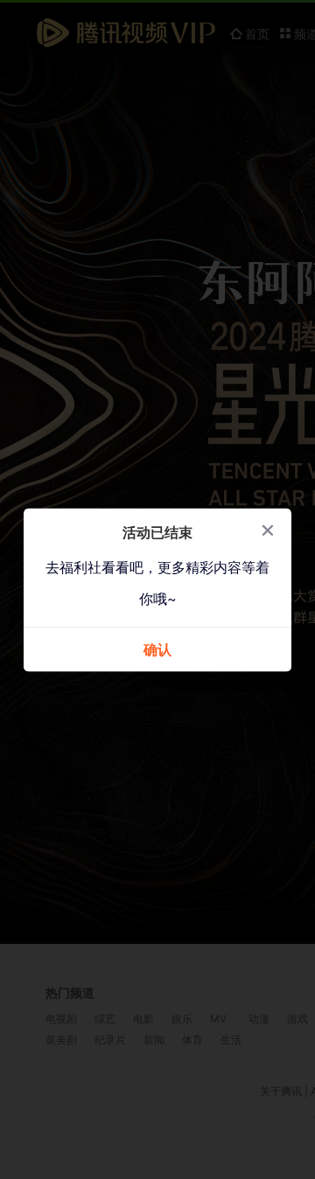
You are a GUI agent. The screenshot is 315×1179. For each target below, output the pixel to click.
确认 (158, 649)
